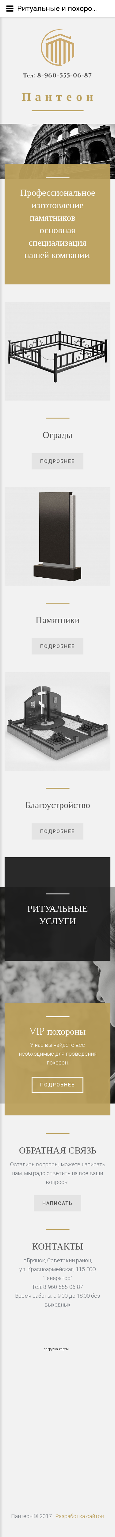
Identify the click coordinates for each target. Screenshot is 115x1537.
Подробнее (57, 1085)
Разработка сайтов (79, 1516)
